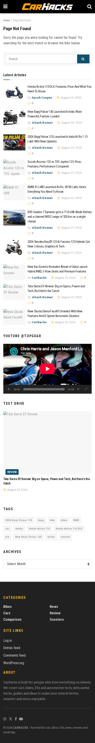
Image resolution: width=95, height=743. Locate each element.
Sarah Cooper (42, 97)
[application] (47, 369)
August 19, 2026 (65, 322)
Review (12, 472)
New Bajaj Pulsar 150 (28, 536)
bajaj (41, 520)
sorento (65, 536)
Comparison (12, 619)
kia (7, 536)
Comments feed (14, 655)
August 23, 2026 (71, 172)
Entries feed (11, 648)
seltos (51, 536)
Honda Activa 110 (39, 528)
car (8, 528)
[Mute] (78, 389)
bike (52, 520)
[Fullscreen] (86, 389)
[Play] (9, 389)
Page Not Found (22, 20)
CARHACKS (20, 727)
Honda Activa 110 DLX (69, 528)
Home (6, 20)
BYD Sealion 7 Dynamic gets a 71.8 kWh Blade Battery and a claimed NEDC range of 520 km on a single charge (60, 216)
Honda (19, 528)
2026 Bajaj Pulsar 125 (19, 520)
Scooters (57, 619)
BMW (76, 520)
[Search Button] (83, 58)
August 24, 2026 (71, 97)
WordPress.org (13, 663)
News (54, 607)
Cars (6, 613)
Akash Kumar (42, 122)
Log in (7, 640)
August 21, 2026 (71, 227)
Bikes (7, 607)
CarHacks (39, 277)
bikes (64, 520)
